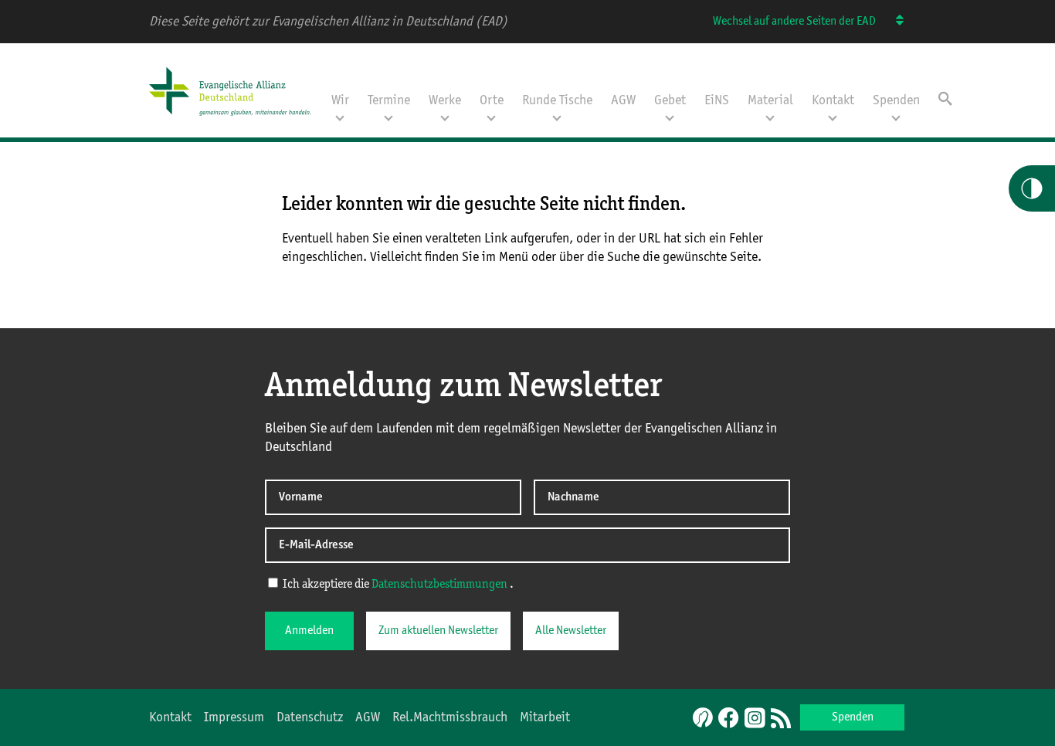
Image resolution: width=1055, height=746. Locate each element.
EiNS (716, 100)
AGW (623, 100)
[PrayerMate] (701, 717)
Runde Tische (557, 100)
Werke (445, 100)
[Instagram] (755, 719)
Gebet (670, 100)
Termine (389, 100)
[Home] (235, 117)
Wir (340, 100)
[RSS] (781, 719)
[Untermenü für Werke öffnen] (445, 116)
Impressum (234, 717)
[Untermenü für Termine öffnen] (388, 116)
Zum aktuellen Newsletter (438, 631)
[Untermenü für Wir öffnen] (340, 116)
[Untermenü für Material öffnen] (770, 116)
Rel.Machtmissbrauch (449, 717)
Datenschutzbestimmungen (439, 584)
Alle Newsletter (570, 631)
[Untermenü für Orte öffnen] (491, 116)
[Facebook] (728, 719)
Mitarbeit (545, 717)
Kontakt (833, 100)
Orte (492, 100)
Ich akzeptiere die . (397, 584)
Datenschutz (309, 717)
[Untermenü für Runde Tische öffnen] (557, 116)
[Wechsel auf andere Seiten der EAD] (892, 21)
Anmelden (309, 631)
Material (770, 100)
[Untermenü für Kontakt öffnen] (832, 116)
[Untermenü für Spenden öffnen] (896, 116)
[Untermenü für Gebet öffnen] (669, 116)
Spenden (896, 100)
